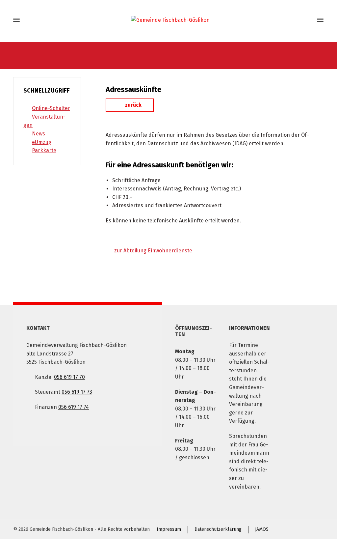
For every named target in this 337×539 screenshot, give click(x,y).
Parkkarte (44, 150)
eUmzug (41, 142)
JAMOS (262, 529)
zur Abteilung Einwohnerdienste (153, 250)
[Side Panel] (319, 20)
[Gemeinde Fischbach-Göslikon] (168, 19)
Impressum (169, 529)
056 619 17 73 (77, 392)
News (38, 133)
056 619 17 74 (73, 407)
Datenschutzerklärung (218, 529)
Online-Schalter (51, 108)
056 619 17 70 (69, 377)
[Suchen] (308, 20)
